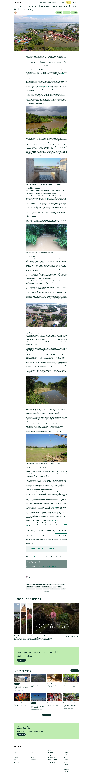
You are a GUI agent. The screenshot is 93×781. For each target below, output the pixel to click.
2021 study (46, 198)
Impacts (32, 757)
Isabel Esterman (32, 576)
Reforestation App (51, 757)
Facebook (66, 759)
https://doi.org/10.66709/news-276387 (48, 566)
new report (28, 99)
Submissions (33, 761)
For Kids (49, 754)
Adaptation (29, 584)
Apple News (66, 769)
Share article (66, 12)
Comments (59, 12)
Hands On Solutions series (71, 636)
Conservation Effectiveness (53, 761)
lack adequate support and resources (39, 509)
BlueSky (66, 764)
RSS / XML (66, 771)
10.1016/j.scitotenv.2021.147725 (61, 533)
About (32, 752)
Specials (54, 2)
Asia (22, 13)
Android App (66, 767)
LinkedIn (66, 752)
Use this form (33, 556)
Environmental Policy (55, 588)
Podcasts (49, 2)
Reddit (65, 762)
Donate (68, 2)
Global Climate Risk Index (44, 86)
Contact (32, 754)
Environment (46, 588)
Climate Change (30, 586)
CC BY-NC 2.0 (48, 329)
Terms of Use (33, 762)
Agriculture (49, 584)
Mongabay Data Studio (52, 762)
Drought (59, 586)
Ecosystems (39, 588)
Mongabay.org (50, 755)
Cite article (74, 12)
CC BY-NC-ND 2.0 (55, 134)
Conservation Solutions (46, 586)
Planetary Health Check (52, 759)
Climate (62, 584)
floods (57, 73)
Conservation (37, 586)
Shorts (63, 2)
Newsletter (21, 734)
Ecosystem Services (31, 588)
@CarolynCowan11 (53, 520)
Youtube (66, 755)
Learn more (21, 660)
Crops (55, 586)
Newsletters (33, 759)
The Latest (16, 762)
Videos (44, 2)
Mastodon (66, 766)
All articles (74, 670)
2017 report (54, 507)
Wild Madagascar (51, 752)
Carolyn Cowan (21, 11)
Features (40, 2)
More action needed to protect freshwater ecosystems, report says (41, 548)
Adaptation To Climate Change (39, 584)
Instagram (66, 754)
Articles (58, 2)
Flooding (63, 588)
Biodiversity (56, 584)
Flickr (51, 134)
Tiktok (65, 761)
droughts (62, 73)
